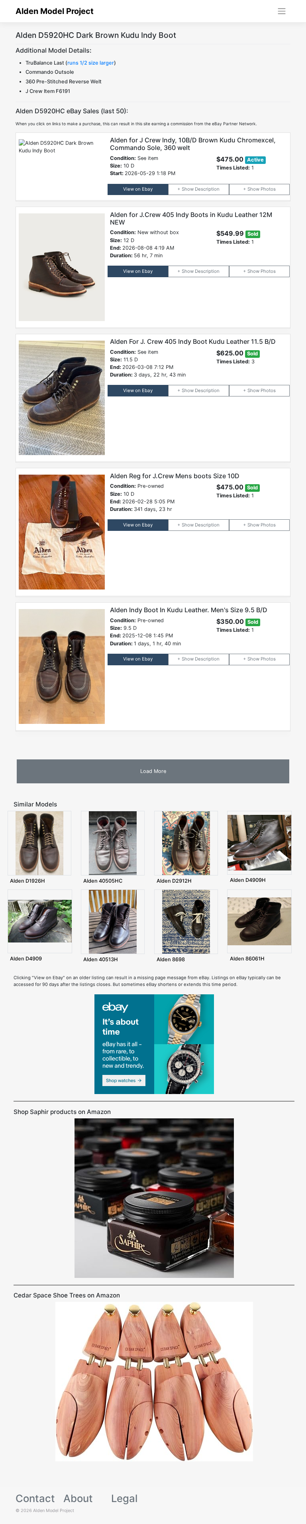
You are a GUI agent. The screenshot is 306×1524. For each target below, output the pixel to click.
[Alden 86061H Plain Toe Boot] (259, 921)
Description (207, 189)
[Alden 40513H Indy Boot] (113, 921)
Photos (268, 189)
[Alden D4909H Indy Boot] (259, 842)
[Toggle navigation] (281, 11)
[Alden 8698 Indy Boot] (186, 921)
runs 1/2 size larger (90, 63)
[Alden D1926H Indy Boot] (39, 843)
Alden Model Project (55, 11)
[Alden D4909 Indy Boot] (40, 921)
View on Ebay (138, 189)
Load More (153, 771)
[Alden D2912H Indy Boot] (186, 843)
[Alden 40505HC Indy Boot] (113, 843)
